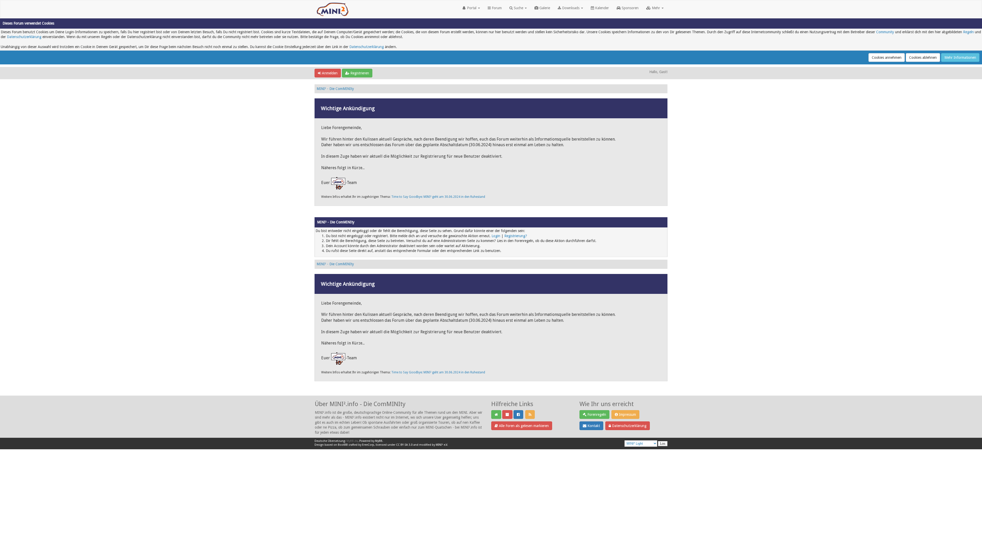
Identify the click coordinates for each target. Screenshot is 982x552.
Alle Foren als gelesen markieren (523, 426)
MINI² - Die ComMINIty (335, 89)
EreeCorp (368, 444)
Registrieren (359, 73)
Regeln (968, 32)
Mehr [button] (656, 8)
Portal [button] (471, 8)
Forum (496, 8)
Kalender (601, 8)
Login (496, 236)
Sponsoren (630, 8)
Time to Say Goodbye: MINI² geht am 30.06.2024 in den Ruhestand (438, 197)
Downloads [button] (571, 8)
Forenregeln (596, 414)
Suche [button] (518, 8)
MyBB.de (352, 441)
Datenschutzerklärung (24, 37)
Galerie (544, 8)
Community (885, 32)
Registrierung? (515, 236)
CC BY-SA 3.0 (404, 444)
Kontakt (593, 426)
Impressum (627, 414)
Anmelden (329, 73)
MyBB (378, 441)
